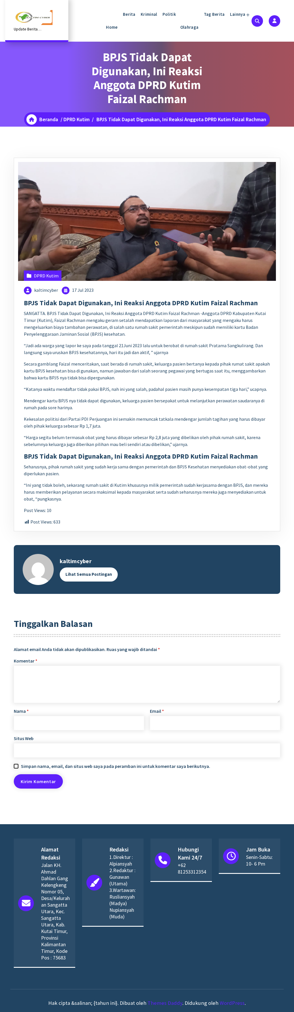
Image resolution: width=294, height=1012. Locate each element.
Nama (21, 711)
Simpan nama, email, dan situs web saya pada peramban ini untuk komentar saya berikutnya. (115, 766)
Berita (129, 14)
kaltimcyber (46, 290)
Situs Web (24, 738)
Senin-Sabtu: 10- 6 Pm (259, 860)
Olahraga (189, 27)
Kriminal (148, 14)
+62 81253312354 (192, 868)
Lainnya (237, 14)
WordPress (232, 1003)
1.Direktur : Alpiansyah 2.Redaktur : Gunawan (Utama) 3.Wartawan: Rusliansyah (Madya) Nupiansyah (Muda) (122, 887)
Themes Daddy (165, 1003)
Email (157, 711)
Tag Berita (214, 14)
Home (111, 27)
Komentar (25, 661)
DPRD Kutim (76, 119)
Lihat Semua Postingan (88, 574)
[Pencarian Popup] (257, 21)
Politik (168, 14)
